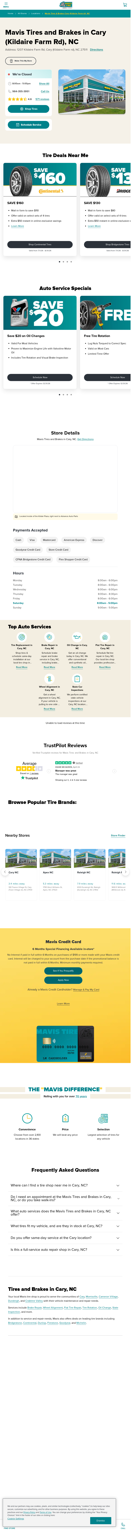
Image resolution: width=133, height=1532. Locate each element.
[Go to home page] (66, 5)
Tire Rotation (89, 1307)
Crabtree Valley (34, 1300)
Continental (29, 1323)
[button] (59, 261)
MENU (6, 7)
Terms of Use (45, 1512)
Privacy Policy (29, 1512)
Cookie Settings (15, 1518)
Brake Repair (34, 1307)
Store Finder (118, 835)
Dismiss (101, 1520)
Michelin (81, 1323)
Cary (82, 1296)
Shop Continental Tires (40, 244)
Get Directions (85, 439)
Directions (96, 49)
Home (10, 13)
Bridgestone (15, 1323)
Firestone (52, 1323)
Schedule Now (40, 377)
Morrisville (91, 1296)
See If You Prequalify (63, 970)
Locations (35, 13)
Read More (21, 667)
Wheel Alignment (53, 1307)
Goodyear (64, 1323)
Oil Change (104, 1307)
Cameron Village (108, 1296)
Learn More (17, 226)
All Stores (22, 13)
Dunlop (42, 1323)
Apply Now (63, 980)
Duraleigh (13, 1300)
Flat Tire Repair (72, 1307)
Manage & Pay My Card (86, 989)
